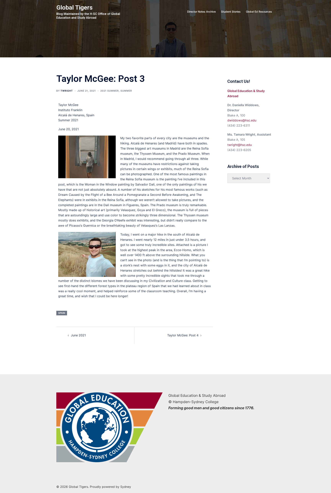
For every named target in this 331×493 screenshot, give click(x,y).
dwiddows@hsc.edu (241, 120)
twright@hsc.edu (239, 145)
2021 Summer (109, 90)
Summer (126, 90)
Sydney (125, 487)
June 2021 (78, 335)
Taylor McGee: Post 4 (182, 335)
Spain (61, 313)
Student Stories (231, 11)
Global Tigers (74, 7)
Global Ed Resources (259, 11)
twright (67, 90)
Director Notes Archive (201, 11)
